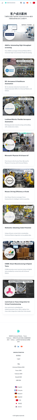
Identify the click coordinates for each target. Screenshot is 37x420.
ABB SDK (18, 380)
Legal (18, 359)
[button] (34, 2)
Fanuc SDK (18, 370)
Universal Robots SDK (18, 367)
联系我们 (18, 355)
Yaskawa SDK (18, 373)
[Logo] (18, 331)
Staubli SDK (18, 377)
